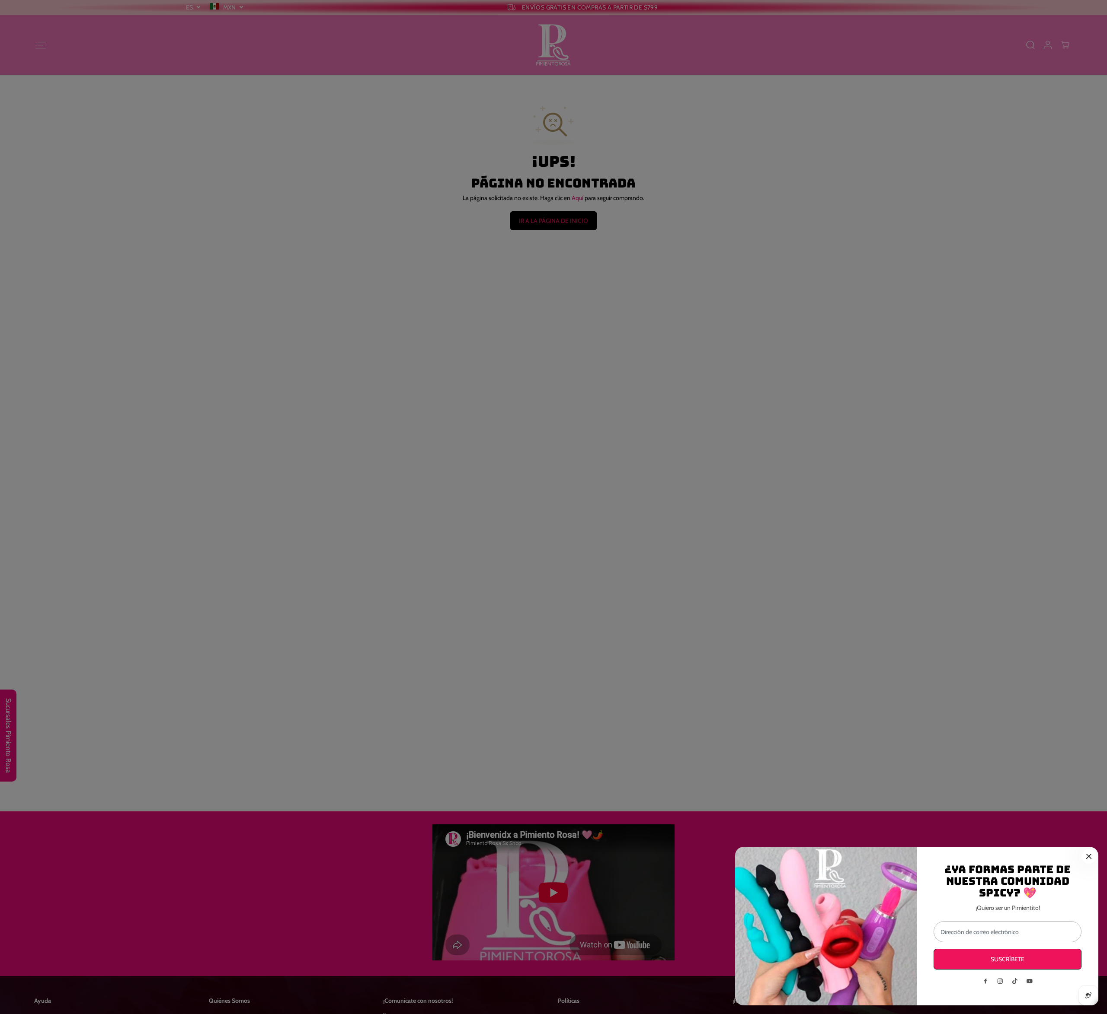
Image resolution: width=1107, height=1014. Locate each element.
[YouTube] (1029, 981)
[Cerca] (1088, 856)
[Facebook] (985, 981)
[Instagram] (1000, 981)
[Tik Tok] (1015, 981)
